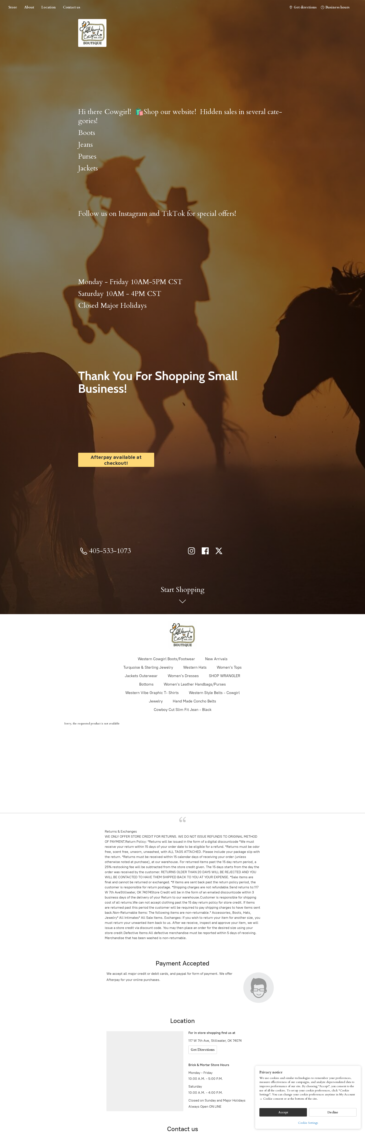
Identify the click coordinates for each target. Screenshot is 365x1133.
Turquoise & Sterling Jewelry (148, 667)
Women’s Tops (229, 667)
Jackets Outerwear (141, 676)
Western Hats (195, 667)
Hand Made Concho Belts (194, 701)
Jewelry (156, 701)
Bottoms (146, 684)
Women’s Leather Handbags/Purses (195, 684)
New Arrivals (216, 659)
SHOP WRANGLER (224, 676)
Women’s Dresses (183, 676)
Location (48, 7)
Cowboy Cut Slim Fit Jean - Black (182, 709)
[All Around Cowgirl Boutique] (182, 635)
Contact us (71, 7)
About (29, 7)
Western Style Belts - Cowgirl (214, 692)
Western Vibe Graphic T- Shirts (152, 692)
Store (12, 7)
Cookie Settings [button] (308, 1123)
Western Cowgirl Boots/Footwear (166, 659)
